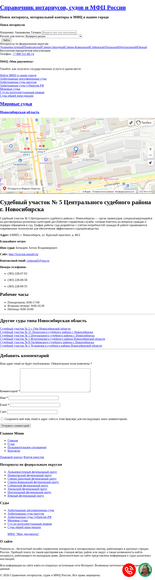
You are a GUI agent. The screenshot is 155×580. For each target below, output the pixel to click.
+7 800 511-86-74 (23, 54)
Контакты (14, 450)
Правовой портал (11, 457)
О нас (11, 443)
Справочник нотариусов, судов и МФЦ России (63, 7)
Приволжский (32, 47)
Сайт (3, 411)
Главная (13, 440)
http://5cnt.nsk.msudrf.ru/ (24, 254)
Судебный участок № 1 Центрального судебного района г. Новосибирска (47, 335)
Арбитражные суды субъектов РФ (22, 85)
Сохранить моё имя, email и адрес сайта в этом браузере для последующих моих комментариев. (66, 419)
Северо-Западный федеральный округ (32, 478)
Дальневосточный (11, 47)
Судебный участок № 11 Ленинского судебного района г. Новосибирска (46, 332)
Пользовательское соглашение (27, 447)
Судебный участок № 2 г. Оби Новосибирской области (35, 328)
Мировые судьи (10, 88)
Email (4, 404)
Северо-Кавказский (77, 47)
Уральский (112, 47)
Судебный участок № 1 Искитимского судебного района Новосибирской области (52, 338)
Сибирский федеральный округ (28, 485)
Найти (6, 40)
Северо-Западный (53, 47)
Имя (4, 397)
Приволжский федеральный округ (30, 475)
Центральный (127, 47)
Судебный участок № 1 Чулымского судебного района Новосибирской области (51, 345)
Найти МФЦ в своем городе (18, 75)
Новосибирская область (19, 112)
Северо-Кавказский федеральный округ (33, 482)
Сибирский (97, 47)
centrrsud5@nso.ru (38, 260)
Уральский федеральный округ (27, 488)
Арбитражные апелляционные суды (23, 78)
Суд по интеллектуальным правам (22, 92)
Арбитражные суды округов (18, 82)
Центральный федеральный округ (29, 492)
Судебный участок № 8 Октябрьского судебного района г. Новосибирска (47, 342)
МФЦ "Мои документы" (23, 534)
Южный (141, 47)
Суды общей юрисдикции (16, 95)
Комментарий (10, 391)
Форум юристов (33, 457)
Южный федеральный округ (26, 495)
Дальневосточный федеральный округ (32, 471)
